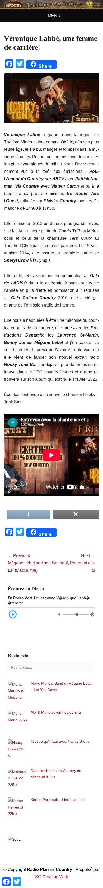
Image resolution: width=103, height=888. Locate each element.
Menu (54, 15)
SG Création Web (51, 877)
